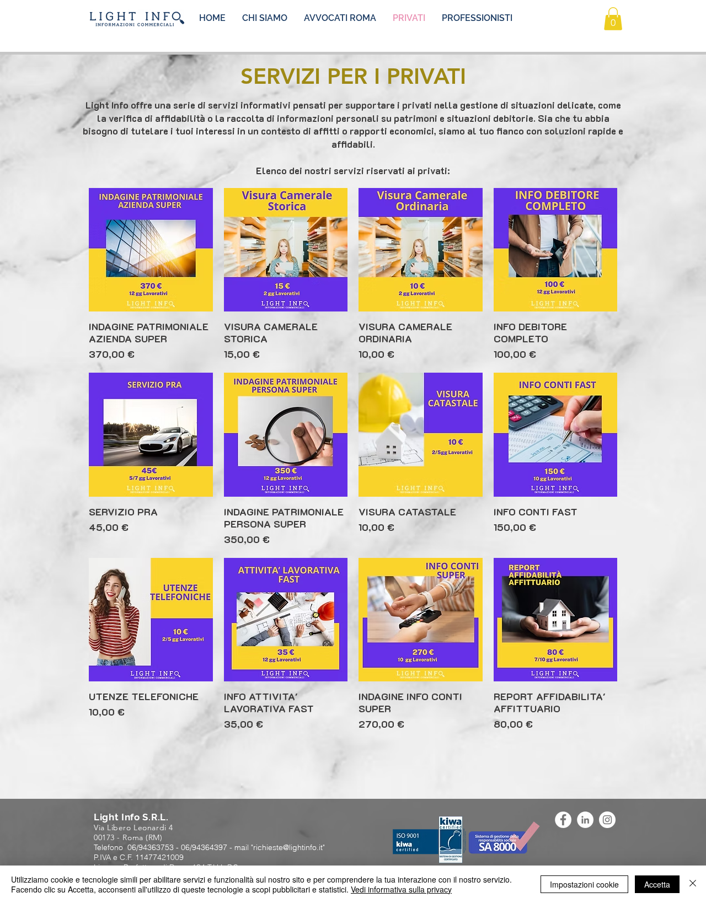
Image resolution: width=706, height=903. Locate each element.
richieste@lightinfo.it (288, 847)
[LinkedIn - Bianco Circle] (585, 819)
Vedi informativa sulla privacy (401, 889)
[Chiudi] (692, 884)
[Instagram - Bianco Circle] (607, 819)
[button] (613, 18)
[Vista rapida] (151, 250)
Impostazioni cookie (584, 884)
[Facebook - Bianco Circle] (563, 819)
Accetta (657, 884)
